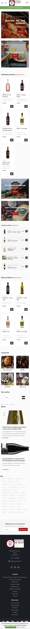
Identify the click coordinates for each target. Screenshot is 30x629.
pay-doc (19, 501)
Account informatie (15, 603)
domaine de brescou (6, 492)
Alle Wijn (18, 356)
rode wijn (4, 506)
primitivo (12, 503)
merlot (4, 498)
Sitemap (15, 596)
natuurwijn (21, 498)
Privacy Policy (15, 593)
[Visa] (26, 621)
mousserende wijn (12, 498)
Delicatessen (19, 373)
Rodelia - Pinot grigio (22, 128)
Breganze (10, 478)
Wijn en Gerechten (5, 356)
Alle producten (15, 614)
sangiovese (4, 509)
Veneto (17, 481)
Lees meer (5, 437)
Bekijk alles (16, 225)
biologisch (20, 484)
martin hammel (21, 495)
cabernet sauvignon (12, 487)
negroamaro (12, 501)
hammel (22, 492)
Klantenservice (15, 582)
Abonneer (24, 529)
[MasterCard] (17, 621)
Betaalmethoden (15, 586)
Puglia (4, 481)
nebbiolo (4, 501)
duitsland (15, 492)
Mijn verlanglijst (15, 610)
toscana (4, 512)
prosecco (19, 503)
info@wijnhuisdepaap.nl (15, 561)
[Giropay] (8, 621)
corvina (15, 489)
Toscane (10, 481)
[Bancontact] (22, 621)
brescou (4, 487)
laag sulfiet (4, 495)
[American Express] (3, 621)
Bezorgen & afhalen (15, 584)
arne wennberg (5, 484)
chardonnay (22, 487)
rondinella (12, 506)
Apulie (4, 478)
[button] (2, 25)
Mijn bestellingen (15, 605)
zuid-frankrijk (19, 512)
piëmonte (4, 503)
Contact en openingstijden (15, 579)
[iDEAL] (13, 621)
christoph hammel (6, 489)
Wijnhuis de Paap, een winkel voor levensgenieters (15, 577)
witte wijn (11, 512)
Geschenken (4, 373)
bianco (13, 484)
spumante (18, 509)
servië (11, 509)
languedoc (12, 495)
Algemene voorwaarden (15, 589)
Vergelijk (15, 612)
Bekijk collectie (20, 74)
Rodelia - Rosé (5, 331)
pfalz (24, 501)
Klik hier (21, 29)
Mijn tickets (15, 607)
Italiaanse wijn (19, 478)
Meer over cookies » (20, 627)
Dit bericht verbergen (10, 627)
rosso (19, 506)
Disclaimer (15, 591)
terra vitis (25, 509)
